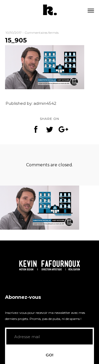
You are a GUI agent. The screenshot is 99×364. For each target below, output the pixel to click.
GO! (49, 354)
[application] (49, 265)
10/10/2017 (14, 33)
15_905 (16, 40)
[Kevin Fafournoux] (50, 10)
